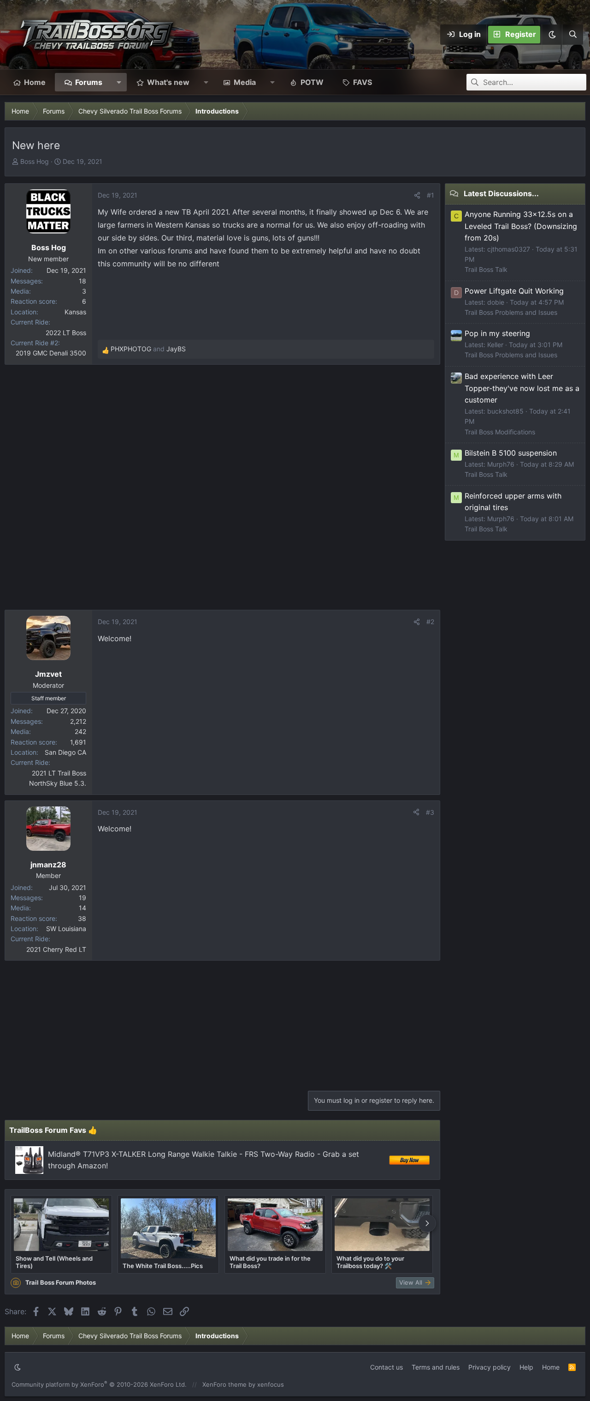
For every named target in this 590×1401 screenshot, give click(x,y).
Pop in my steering (497, 333)
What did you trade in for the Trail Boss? (270, 1262)
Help (526, 1367)
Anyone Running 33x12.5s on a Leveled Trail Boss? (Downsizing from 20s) (521, 226)
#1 (430, 195)
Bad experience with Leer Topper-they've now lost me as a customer (522, 388)
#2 (430, 621)
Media (245, 82)
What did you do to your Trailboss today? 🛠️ (370, 1262)
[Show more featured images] (427, 1223)
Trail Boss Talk (486, 269)
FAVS (362, 82)
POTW (312, 82)
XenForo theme (224, 1384)
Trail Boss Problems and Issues (511, 312)
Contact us (386, 1367)
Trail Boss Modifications (500, 432)
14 (82, 908)
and (148, 349)
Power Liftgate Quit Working (514, 290)
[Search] (572, 34)
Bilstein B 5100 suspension (511, 452)
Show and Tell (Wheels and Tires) (54, 1262)
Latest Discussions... (501, 193)
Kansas (75, 312)
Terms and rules (436, 1367)
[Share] (417, 195)
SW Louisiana (66, 928)
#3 (430, 812)
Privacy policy (489, 1367)
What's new (168, 82)
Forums (88, 82)
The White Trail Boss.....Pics (163, 1265)
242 (80, 731)
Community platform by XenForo (99, 1384)
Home (35, 82)
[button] (552, 34)
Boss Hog (34, 161)
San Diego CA (65, 752)
